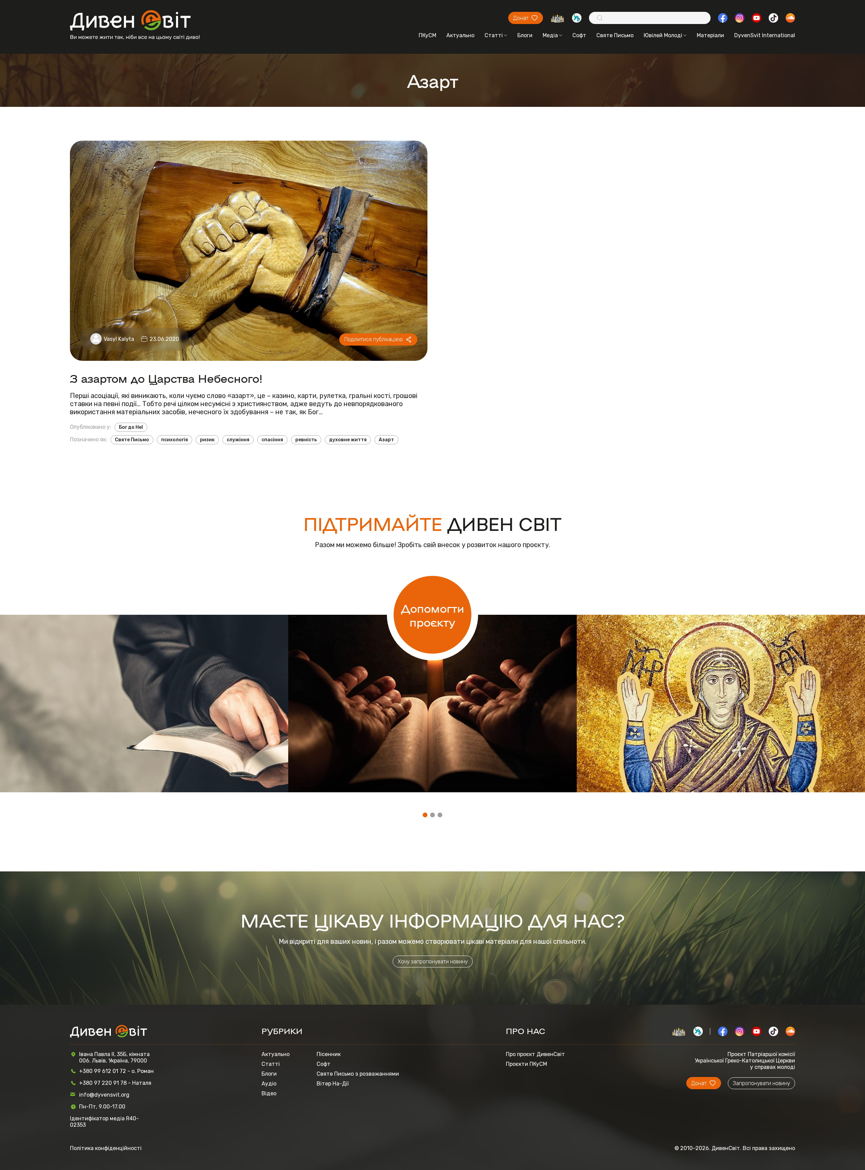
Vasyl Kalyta (119, 339)
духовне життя (348, 440)
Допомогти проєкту (432, 615)
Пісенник (329, 1054)
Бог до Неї (131, 427)
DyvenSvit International (764, 35)
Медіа (550, 35)
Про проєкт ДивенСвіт (535, 1054)
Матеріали (710, 35)
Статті (494, 35)
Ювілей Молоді (663, 35)
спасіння (272, 440)
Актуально (460, 35)
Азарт (386, 440)
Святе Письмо (615, 35)
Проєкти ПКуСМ (526, 1064)
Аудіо (269, 1083)
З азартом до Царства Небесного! (166, 378)
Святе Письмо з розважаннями (358, 1074)
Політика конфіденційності (106, 1148)
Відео (269, 1093)
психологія (174, 440)
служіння (238, 440)
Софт (579, 35)
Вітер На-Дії (333, 1083)
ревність (306, 440)
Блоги (525, 35)
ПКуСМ (427, 35)
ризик (207, 440)
